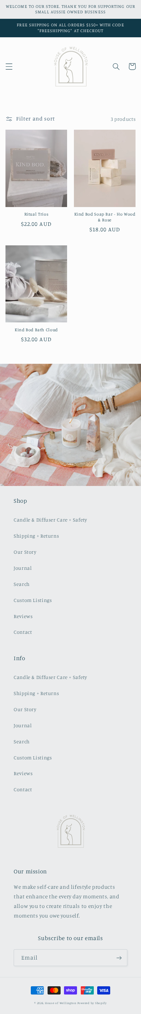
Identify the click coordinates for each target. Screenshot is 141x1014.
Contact (23, 632)
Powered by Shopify (92, 1003)
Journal (22, 568)
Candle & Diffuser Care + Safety (50, 520)
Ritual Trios (36, 214)
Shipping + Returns (36, 536)
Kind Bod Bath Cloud (36, 329)
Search (22, 584)
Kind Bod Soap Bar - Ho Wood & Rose (105, 216)
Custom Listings (33, 600)
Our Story (25, 552)
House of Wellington (60, 1003)
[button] (9, 66)
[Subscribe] (119, 957)
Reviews (23, 616)
